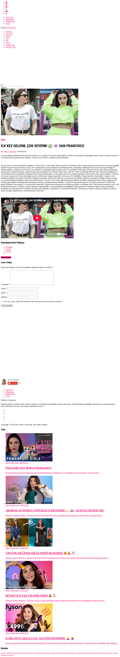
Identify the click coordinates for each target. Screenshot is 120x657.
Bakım (8, 36)
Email (4, 293)
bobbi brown (4, 655)
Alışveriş (9, 34)
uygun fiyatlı (59, 653)
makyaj (3, 653)
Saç (7, 38)
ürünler (105, 653)
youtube (115, 653)
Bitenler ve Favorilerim (34, 653)
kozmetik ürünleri (46, 653)
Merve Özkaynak (10, 152)
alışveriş (88, 653)
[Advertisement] (60, 66)
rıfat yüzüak (94, 653)
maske (53, 653)
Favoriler (18, 653)
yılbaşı (100, 653)
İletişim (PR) (10, 21)
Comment (5, 284)
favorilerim (25, 653)
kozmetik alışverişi (10, 653)
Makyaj (9, 32)
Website (4, 297)
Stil (7, 40)
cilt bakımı (110, 653)
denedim (83, 653)
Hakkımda (9, 19)
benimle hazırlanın (71, 653)
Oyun (8, 24)
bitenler (79, 653)
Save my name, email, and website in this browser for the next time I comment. (33, 301)
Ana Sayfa (9, 17)
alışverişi (11, 655)
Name (4, 288)
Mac (64, 653)
